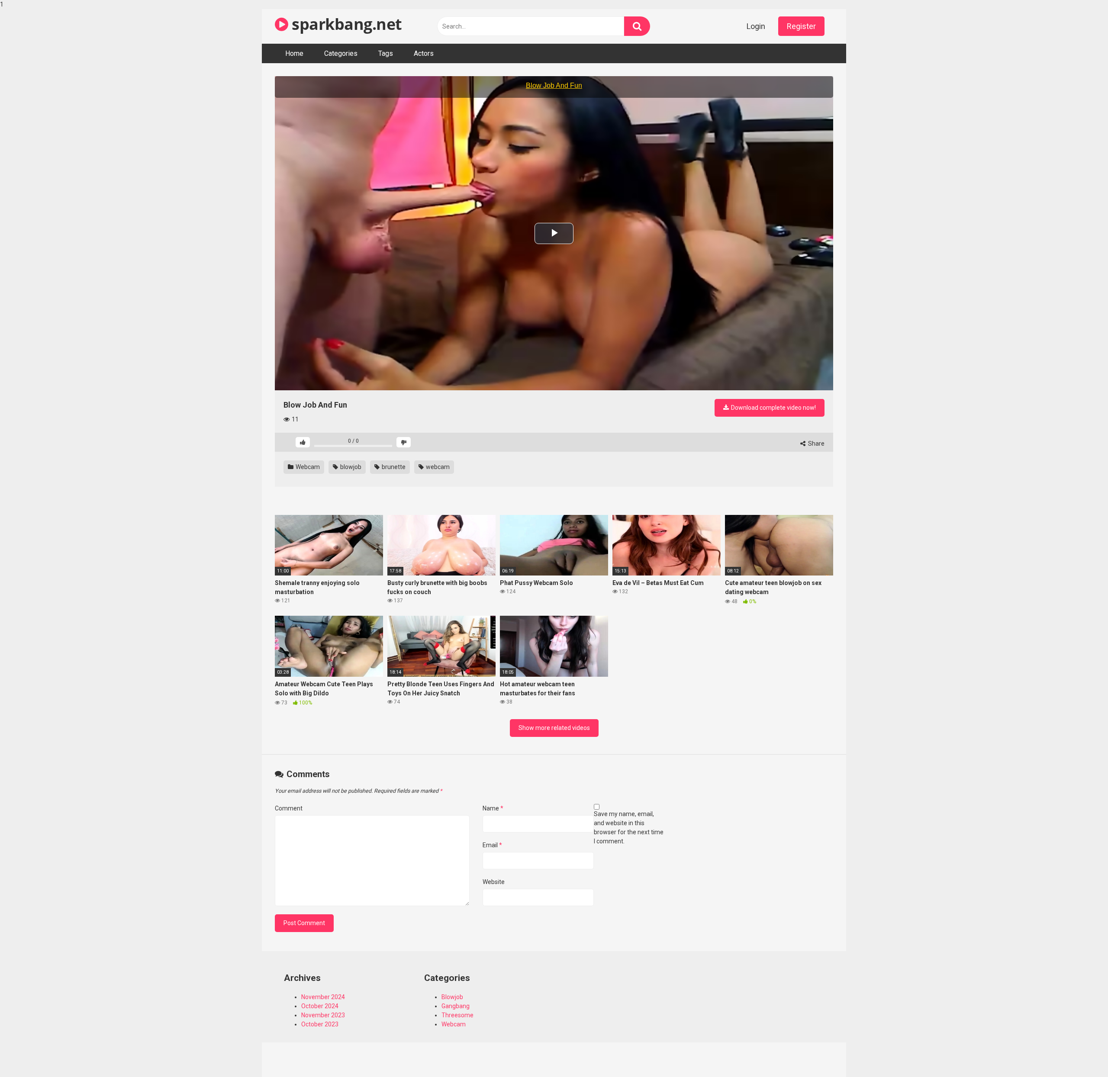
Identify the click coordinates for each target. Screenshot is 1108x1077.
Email (492, 845)
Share (816, 443)
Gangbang (455, 1006)
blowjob (350, 466)
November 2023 (323, 1015)
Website (494, 881)
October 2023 (319, 1024)
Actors (424, 53)
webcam (437, 466)
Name (493, 808)
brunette (393, 466)
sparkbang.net (345, 24)
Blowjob (452, 996)
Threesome (457, 1015)
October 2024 (319, 1006)
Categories (341, 53)
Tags (385, 53)
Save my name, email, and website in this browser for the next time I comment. (629, 827)
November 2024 (323, 996)
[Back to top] (1079, 1052)
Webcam (307, 466)
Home (294, 53)
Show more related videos (554, 727)
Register (801, 26)
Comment (289, 808)
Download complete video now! (773, 407)
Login (756, 26)
